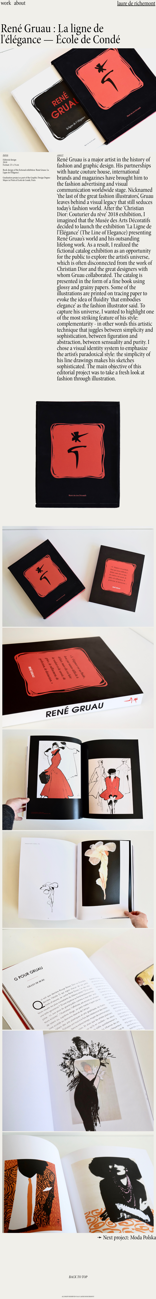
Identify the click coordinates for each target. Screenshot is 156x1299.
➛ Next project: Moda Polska (126, 1237)
